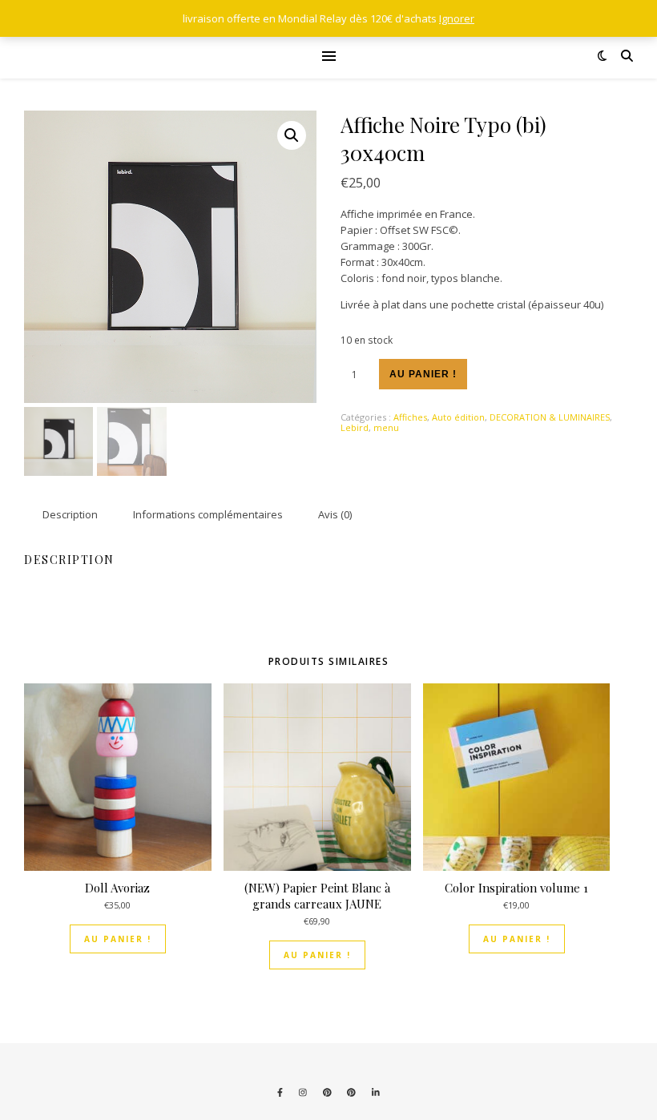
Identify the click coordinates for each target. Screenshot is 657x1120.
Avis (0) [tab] (335, 514)
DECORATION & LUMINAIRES (550, 417)
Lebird (355, 427)
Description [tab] (70, 514)
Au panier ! (423, 374)
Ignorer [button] (456, 18)
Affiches (410, 417)
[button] (291, 135)
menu (386, 427)
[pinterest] (328, 1092)
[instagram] (304, 1092)
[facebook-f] (281, 1092)
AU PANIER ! (117, 939)
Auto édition (458, 417)
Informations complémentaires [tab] (208, 514)
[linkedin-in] (376, 1092)
